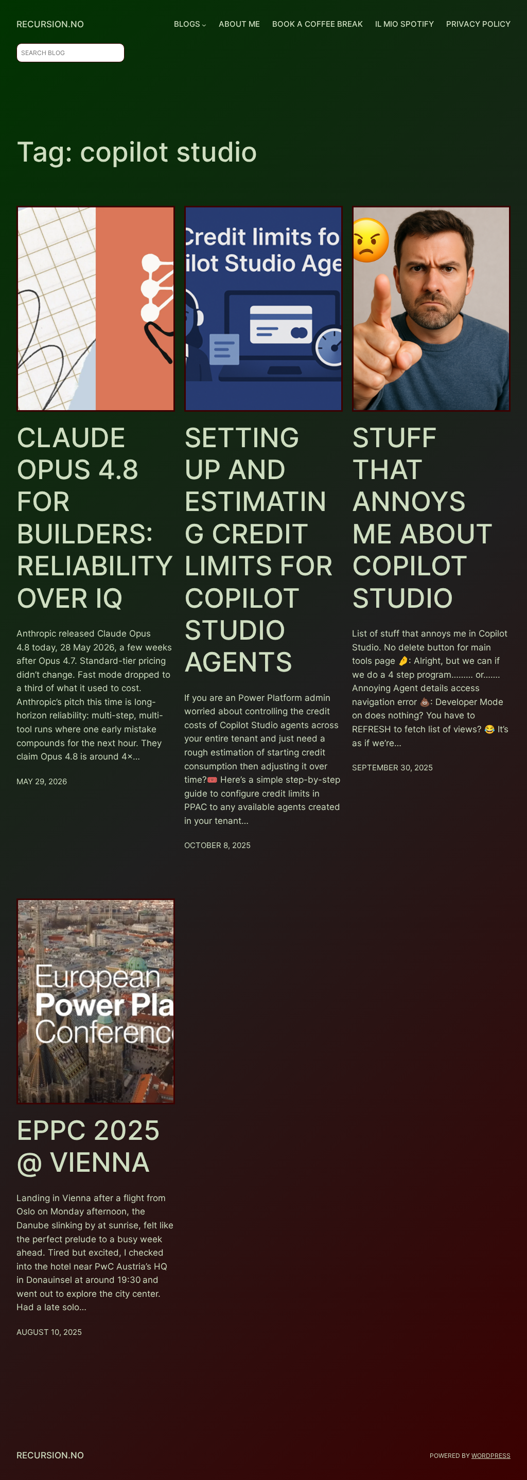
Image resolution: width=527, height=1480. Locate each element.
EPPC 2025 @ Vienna (88, 1146)
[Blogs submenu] (204, 24)
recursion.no (50, 24)
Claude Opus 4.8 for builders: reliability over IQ (94, 518)
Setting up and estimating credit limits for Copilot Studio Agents (258, 550)
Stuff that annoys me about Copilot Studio (422, 518)
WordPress (491, 1455)
